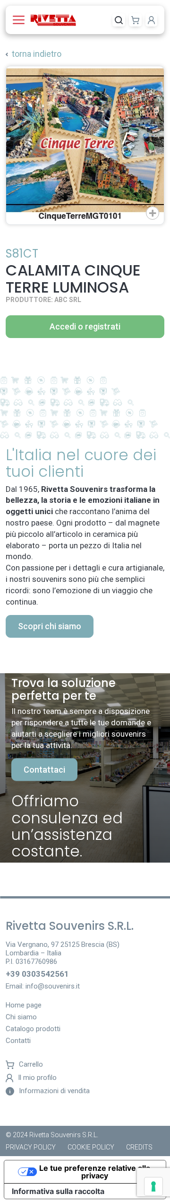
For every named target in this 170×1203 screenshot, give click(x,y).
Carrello (31, 1064)
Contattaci (44, 770)
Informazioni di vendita (54, 1091)
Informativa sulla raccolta (58, 1191)
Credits (139, 1147)
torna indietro (36, 54)
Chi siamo (21, 1017)
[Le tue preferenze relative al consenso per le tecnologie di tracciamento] (153, 1186)
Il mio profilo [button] (37, 1078)
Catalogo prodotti (33, 1029)
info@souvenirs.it (53, 986)
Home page (24, 1005)
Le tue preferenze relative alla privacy (94, 1171)
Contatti (18, 1041)
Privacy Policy (31, 1147)
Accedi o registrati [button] (85, 326)
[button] (20, 19)
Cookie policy (91, 1147)
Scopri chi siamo (49, 626)
